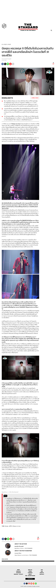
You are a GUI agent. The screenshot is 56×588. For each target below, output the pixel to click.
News (18, 569)
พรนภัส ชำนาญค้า (7, 59)
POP (9, 44)
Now (42, 571)
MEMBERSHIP (30, 578)
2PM (11, 526)
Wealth (30, 569)
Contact (42, 574)
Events (42, 572)
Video (30, 571)
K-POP (4, 44)
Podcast (18, 571)
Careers (30, 572)
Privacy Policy (18, 574)
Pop (42, 569)
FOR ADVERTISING (30, 575)
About (30, 574)
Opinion (18, 572)
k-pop (7, 526)
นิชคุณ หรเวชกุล (17, 526)
